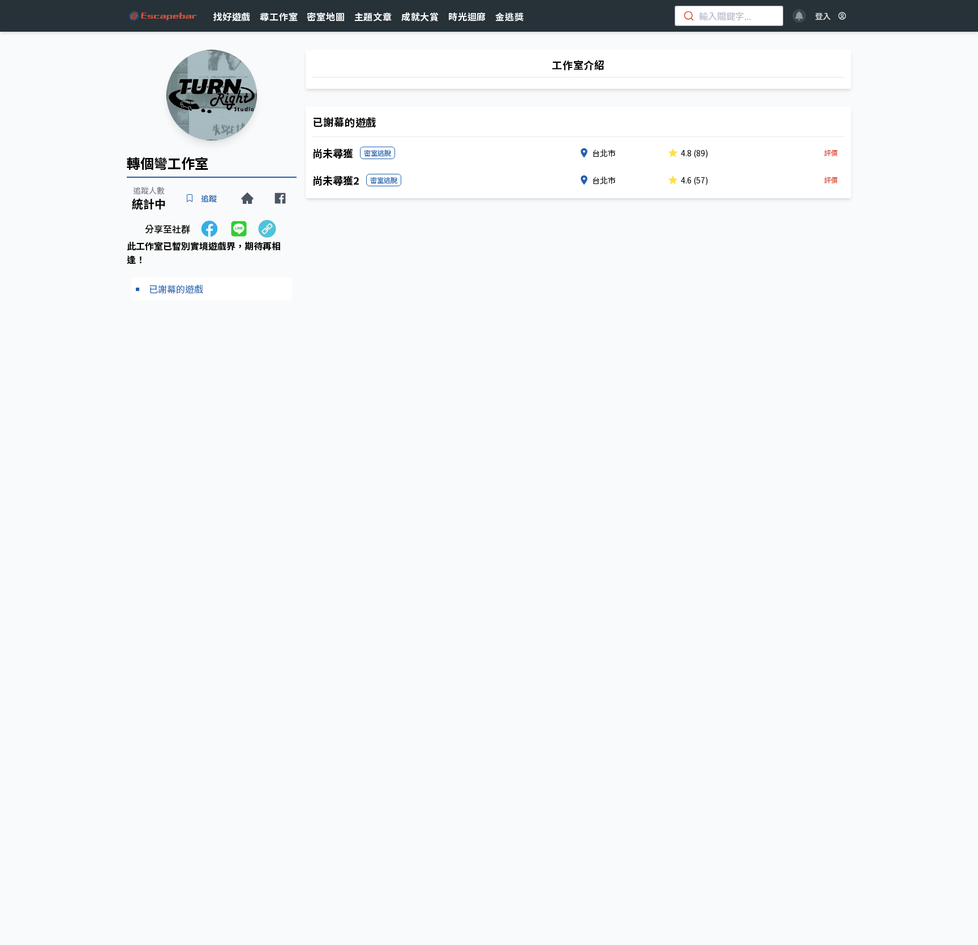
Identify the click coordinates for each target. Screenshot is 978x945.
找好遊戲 (232, 16)
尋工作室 (279, 16)
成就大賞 (420, 16)
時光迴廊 (467, 16)
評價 (831, 152)
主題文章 (373, 16)
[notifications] (799, 16)
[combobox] (729, 16)
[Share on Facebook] (209, 229)
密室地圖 (326, 16)
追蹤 (209, 198)
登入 (823, 16)
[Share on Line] (239, 229)
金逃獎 (509, 16)
